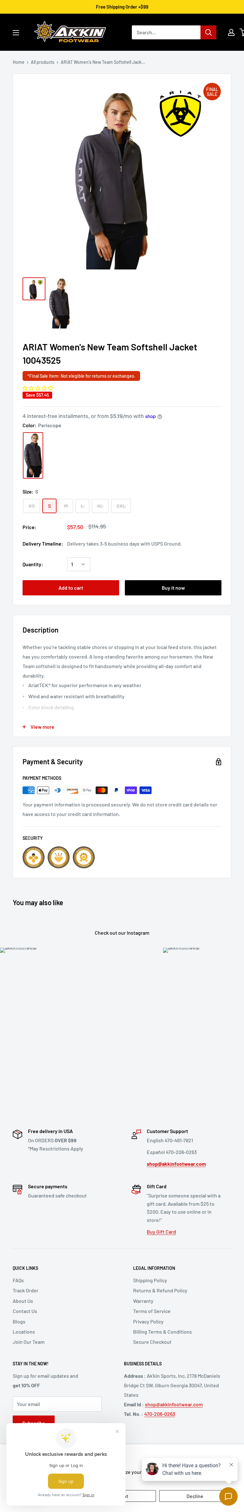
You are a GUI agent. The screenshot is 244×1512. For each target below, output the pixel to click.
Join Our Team (28, 1342)
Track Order (25, 1290)
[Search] (208, 32)
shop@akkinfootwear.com (174, 1404)
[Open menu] (16, 32)
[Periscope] (33, 455)
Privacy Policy (148, 1321)
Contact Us (25, 1311)
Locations (24, 1332)
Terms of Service (152, 1311)
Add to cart (70, 588)
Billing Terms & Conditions (162, 1332)
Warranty (143, 1301)
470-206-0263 (159, 1414)
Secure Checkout (152, 1342)
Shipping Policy (150, 1280)
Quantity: (33, 564)
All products (42, 62)
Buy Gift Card (161, 1232)
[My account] (231, 32)
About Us (23, 1301)
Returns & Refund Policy (160, 1290)
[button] (38, 388)
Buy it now (173, 588)
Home (18, 62)
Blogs (19, 1321)
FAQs (18, 1280)
